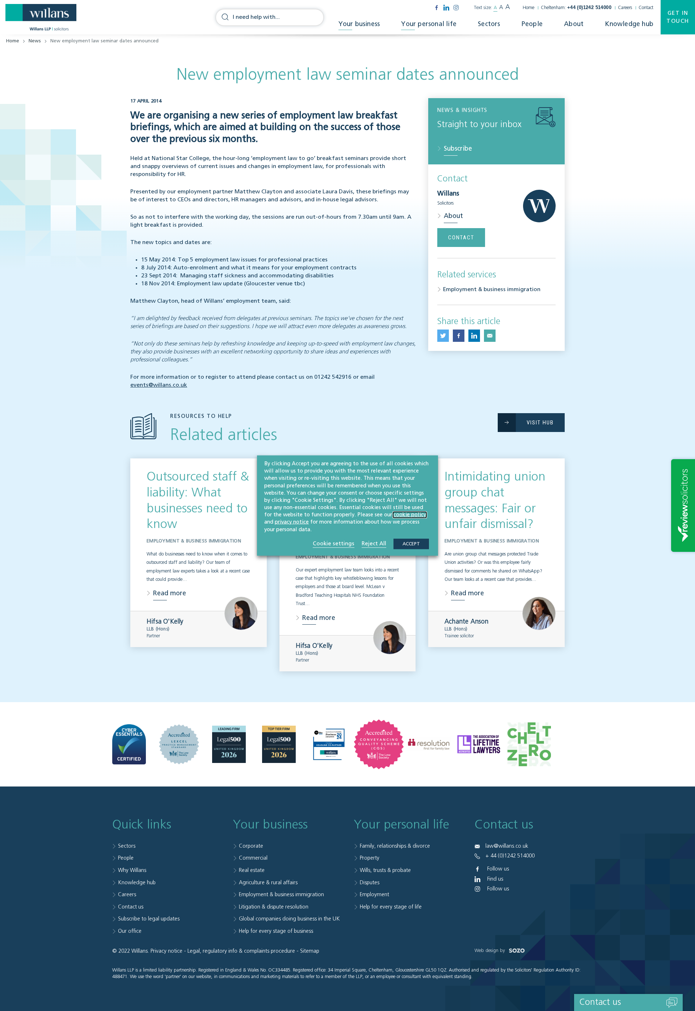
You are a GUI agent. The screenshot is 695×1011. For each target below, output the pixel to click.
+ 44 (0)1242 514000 (510, 856)
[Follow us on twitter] (443, 336)
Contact (646, 7)
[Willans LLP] (40, 17)
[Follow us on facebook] (436, 8)
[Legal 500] (229, 744)
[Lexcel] (179, 744)
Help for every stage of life (391, 907)
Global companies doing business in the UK (289, 919)
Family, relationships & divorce (395, 846)
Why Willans (132, 870)
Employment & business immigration (491, 290)
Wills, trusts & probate (385, 870)
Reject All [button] (374, 543)
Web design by (490, 950)
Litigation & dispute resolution (273, 907)
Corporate (251, 846)
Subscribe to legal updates (149, 919)
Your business (359, 24)
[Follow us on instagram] (456, 8)
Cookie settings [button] (333, 543)
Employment (374, 894)
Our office (130, 931)
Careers (625, 7)
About (574, 24)
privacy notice (292, 522)
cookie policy (409, 514)
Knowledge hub (629, 24)
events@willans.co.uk (158, 385)
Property (369, 858)
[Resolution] (429, 744)
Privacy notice (166, 951)
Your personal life (428, 24)
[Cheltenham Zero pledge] (528, 744)
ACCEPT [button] (411, 543)
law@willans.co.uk (506, 846)
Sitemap (309, 951)
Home (528, 7)
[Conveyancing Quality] (379, 744)
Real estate (252, 870)
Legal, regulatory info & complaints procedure (241, 951)
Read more (169, 593)
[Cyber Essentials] (129, 744)
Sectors (489, 24)
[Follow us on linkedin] (446, 8)
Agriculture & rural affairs (268, 882)
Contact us (130, 907)
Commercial (253, 858)
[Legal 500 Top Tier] (279, 744)
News (35, 41)
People (532, 24)
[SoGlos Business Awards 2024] (329, 744)
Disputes (369, 882)
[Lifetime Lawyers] (478, 744)
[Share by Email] (490, 336)
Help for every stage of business (276, 931)
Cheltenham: (576, 7)
